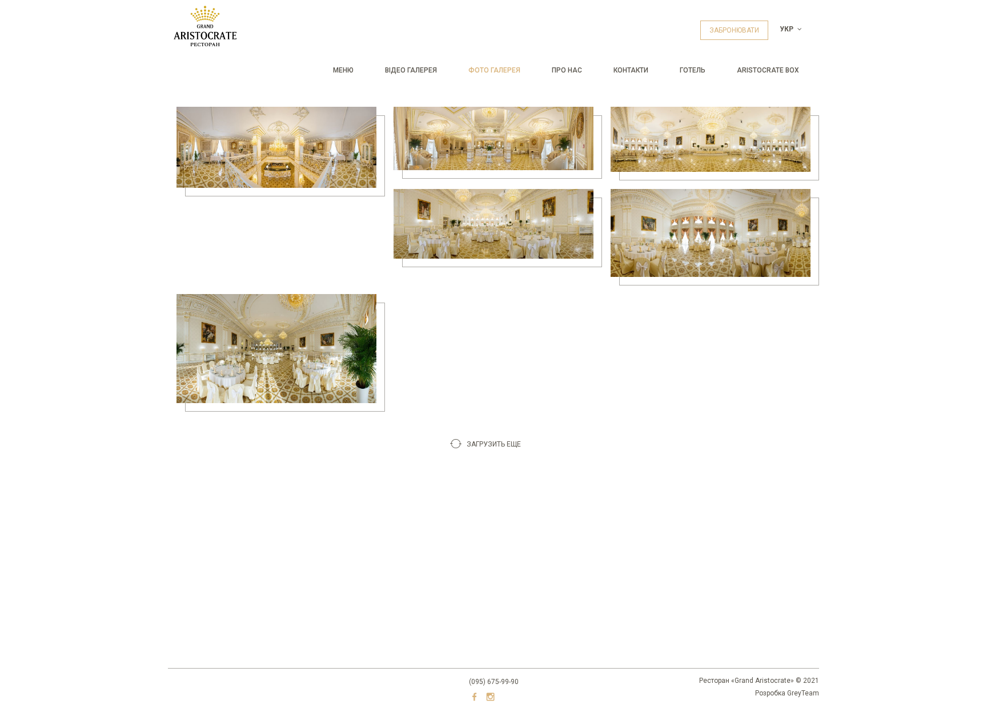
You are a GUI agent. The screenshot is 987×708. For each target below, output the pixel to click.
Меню (343, 70)
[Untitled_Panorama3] (493, 138)
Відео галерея (411, 70)
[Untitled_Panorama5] (493, 224)
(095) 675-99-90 (494, 682)
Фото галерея (494, 70)
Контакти (630, 70)
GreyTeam (803, 693)
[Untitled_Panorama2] (276, 147)
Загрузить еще (494, 444)
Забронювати (734, 30)
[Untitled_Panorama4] (711, 139)
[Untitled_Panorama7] (276, 348)
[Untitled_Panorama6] (711, 233)
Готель (692, 70)
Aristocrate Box (768, 70)
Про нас (567, 70)
